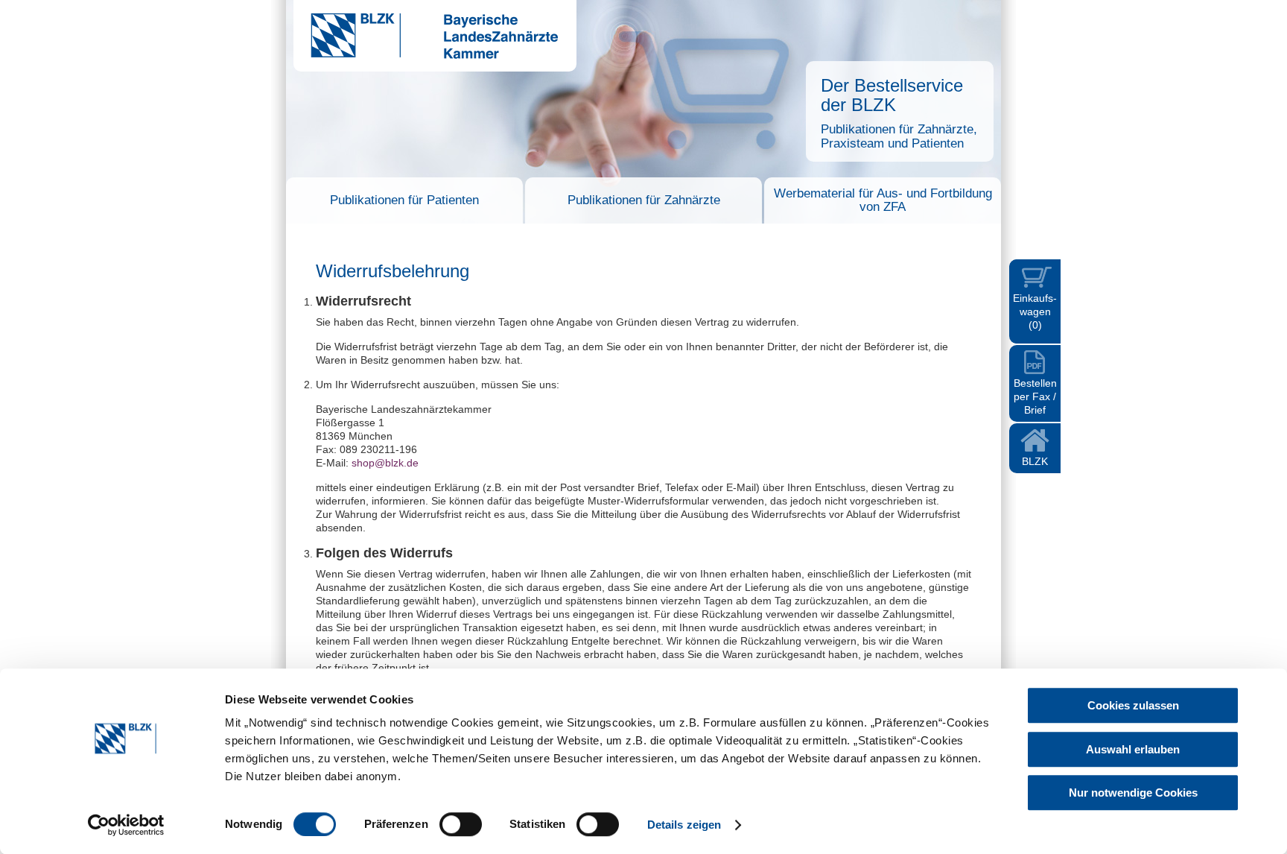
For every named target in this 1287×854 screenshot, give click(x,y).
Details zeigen (684, 824)
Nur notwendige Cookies (1133, 792)
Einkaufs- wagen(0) (1035, 311)
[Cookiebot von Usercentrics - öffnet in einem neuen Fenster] (126, 825)
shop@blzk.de (385, 463)
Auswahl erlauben (1133, 749)
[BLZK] (425, 55)
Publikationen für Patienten (404, 200)
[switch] (460, 824)
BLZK (1035, 461)
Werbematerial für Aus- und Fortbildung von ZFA (883, 200)
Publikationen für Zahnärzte (644, 200)
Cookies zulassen (1133, 705)
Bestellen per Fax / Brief (1035, 396)
